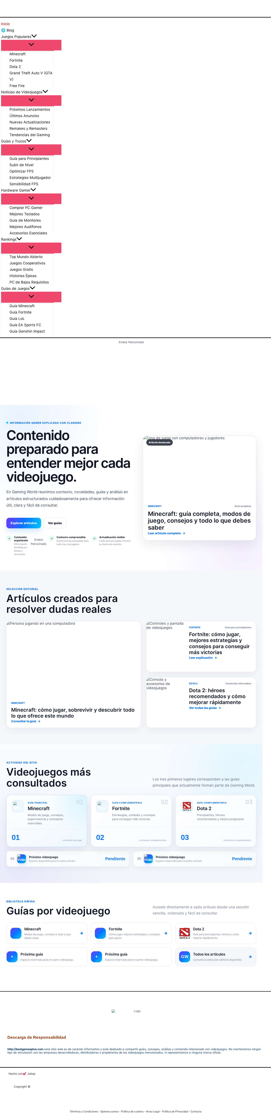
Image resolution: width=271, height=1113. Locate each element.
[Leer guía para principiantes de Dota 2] (165, 646)
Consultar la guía (25, 721)
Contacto (196, 1111)
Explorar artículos (24, 523)
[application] (34, 36)
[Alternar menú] (31, 45)
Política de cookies (132, 1111)
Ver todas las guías (205, 708)
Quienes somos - (111, 1111)
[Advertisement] (131, 373)
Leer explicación (203, 657)
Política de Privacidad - (176, 1111)
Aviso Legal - (154, 1111)
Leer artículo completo (166, 533)
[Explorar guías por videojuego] (165, 702)
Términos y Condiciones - (85, 1111)
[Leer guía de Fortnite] (74, 659)
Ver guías (55, 523)
